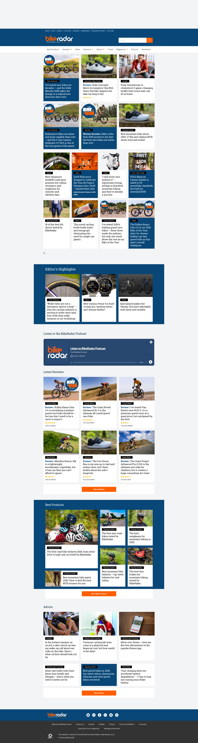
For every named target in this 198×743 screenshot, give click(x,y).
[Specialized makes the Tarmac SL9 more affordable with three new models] (135, 285)
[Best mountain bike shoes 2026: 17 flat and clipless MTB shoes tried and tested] (137, 115)
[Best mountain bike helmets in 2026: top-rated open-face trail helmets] (112, 556)
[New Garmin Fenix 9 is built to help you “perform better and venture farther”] (99, 285)
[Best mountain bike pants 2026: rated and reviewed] (53, 579)
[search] (150, 40)
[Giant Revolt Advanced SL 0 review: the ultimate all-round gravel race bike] (99, 389)
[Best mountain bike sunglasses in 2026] (140, 518)
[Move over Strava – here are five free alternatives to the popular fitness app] (137, 624)
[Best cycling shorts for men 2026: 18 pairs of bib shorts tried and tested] (56, 209)
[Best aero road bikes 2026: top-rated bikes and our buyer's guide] (112, 518)
